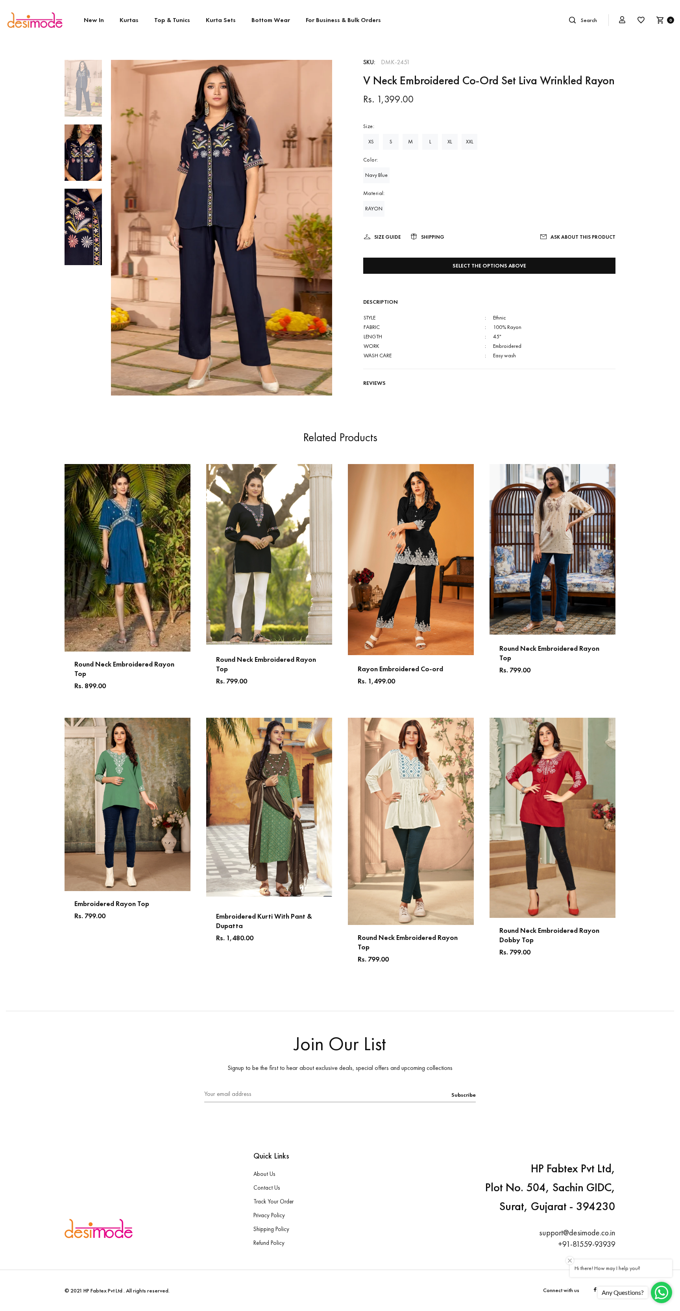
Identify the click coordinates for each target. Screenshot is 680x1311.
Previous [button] (70, 557)
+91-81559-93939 (586, 1244)
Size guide (387, 237)
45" (497, 336)
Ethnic (499, 317)
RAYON (373, 208)
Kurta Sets (221, 20)
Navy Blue (376, 174)
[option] (83, 92)
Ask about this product (583, 237)
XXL (469, 141)
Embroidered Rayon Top (111, 903)
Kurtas (129, 20)
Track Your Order (273, 1201)
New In (94, 20)
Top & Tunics (172, 20)
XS (371, 141)
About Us (264, 1174)
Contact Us (266, 1188)
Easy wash (504, 355)
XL (449, 141)
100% (500, 327)
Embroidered (507, 345)
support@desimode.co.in (577, 1232)
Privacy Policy (269, 1215)
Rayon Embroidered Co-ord (400, 668)
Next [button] (184, 557)
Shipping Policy (271, 1229)
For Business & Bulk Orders (343, 20)
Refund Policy (269, 1243)
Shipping (432, 237)
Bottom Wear (270, 20)
